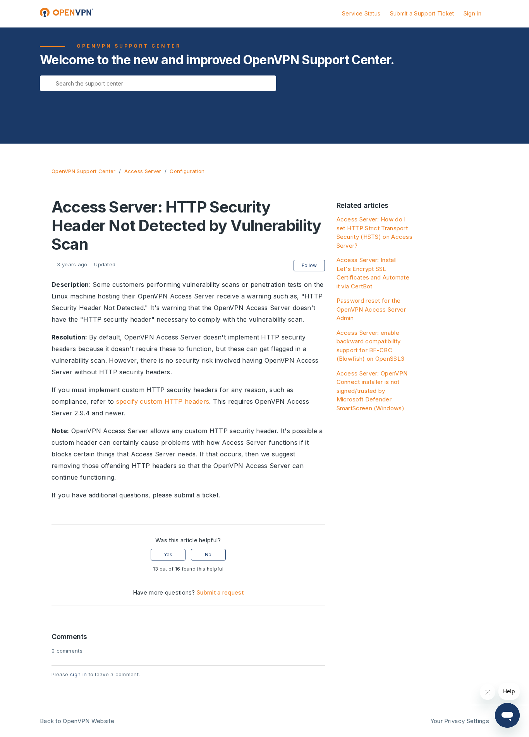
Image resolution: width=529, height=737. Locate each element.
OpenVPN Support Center (84, 171)
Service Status (361, 13)
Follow (309, 265)
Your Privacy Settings (459, 721)
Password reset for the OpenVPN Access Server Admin (371, 309)
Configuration (187, 171)
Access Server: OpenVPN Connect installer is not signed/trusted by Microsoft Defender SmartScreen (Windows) (372, 391)
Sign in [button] (472, 13)
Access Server (142, 171)
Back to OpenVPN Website (77, 721)
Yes (168, 554)
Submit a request (220, 592)
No (208, 554)
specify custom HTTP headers (163, 401)
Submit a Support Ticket (422, 13)
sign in (78, 674)
